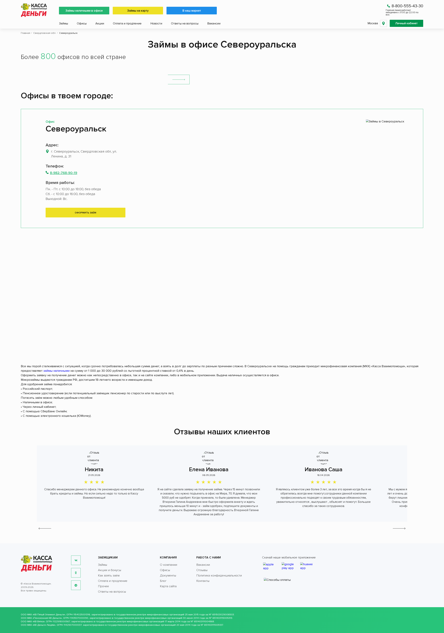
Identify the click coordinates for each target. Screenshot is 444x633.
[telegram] (76, 585)
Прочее (103, 586)
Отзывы (201, 570)
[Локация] (383, 23)
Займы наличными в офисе (84, 10)
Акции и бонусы (109, 570)
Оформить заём (85, 212)
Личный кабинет (406, 23)
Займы (63, 23)
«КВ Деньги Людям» (44, 624)
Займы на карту (138, 10)
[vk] (76, 560)
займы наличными (56, 371)
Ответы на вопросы (184, 23)
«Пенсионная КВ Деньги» (47, 618)
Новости (156, 23)
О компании (168, 565)
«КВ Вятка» (39, 621)
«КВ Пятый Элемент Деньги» (49, 614)
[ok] (76, 573)
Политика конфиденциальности (219, 575)
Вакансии (213, 23)
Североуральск (76, 129)
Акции (99, 23)
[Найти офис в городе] (179, 79)
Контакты (202, 581)
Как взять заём (108, 575)
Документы (168, 575)
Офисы (82, 23)
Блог (163, 581)
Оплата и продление (127, 23)
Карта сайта (168, 586)
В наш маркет (191, 10)
